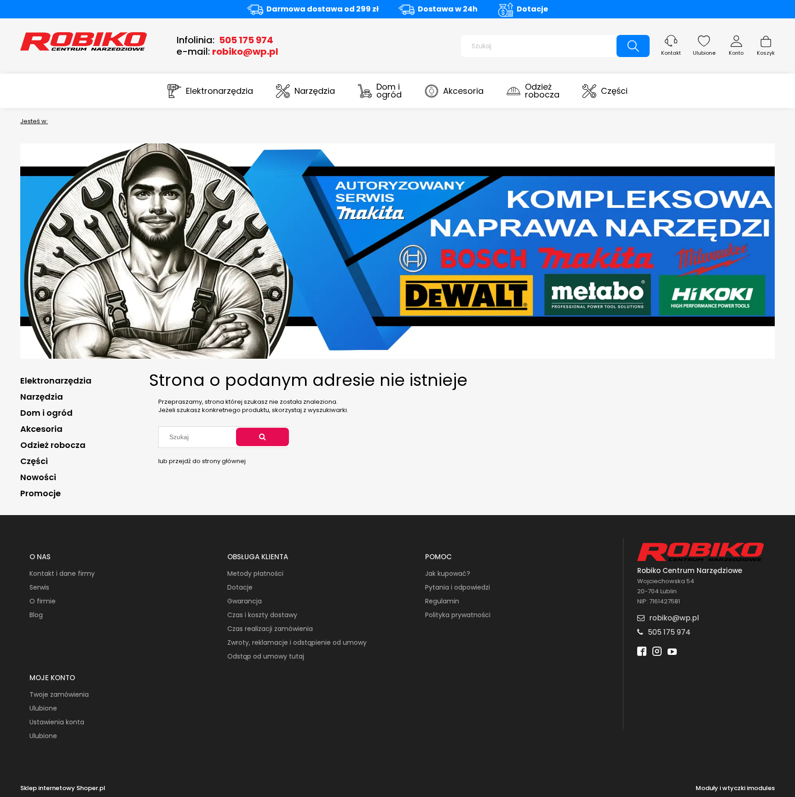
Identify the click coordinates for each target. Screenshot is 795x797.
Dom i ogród (46, 413)
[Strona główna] (83, 40)
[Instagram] (657, 652)
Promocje (40, 493)
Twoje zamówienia (59, 694)
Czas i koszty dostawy (262, 614)
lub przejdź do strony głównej (202, 461)
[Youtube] (672, 652)
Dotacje (532, 9)
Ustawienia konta (56, 722)
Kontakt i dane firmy (62, 573)
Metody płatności (255, 573)
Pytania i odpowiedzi (457, 587)
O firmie (42, 601)
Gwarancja (244, 601)
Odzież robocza (53, 445)
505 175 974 (246, 40)
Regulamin (442, 601)
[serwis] (397, 250)
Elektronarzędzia (56, 380)
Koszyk (766, 53)
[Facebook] (641, 652)
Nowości (38, 477)
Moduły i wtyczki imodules (735, 788)
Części (34, 461)
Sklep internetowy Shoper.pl (62, 788)
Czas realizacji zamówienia (270, 628)
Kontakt (671, 53)
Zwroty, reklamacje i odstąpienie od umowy (297, 642)
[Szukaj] (633, 46)
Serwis (39, 587)
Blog (36, 614)
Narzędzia (41, 396)
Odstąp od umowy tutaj (265, 656)
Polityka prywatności (457, 614)
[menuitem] (210, 91)
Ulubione (704, 53)
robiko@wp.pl (245, 51)
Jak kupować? (447, 573)
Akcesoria (41, 429)
